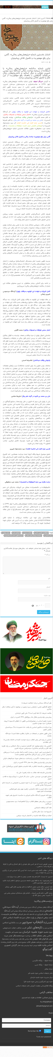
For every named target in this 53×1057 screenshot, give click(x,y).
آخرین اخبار (41, 18)
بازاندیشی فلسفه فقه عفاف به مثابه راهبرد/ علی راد (33, 772)
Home (48, 18)
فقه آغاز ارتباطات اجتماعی (42, 807)
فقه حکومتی (36, 939)
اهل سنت (18, 923)
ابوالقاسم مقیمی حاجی (41, 533)
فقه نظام (21, 939)
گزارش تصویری (10, 945)
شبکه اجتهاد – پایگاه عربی (43, 965)
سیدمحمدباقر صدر (17, 935)
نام (49, 578)
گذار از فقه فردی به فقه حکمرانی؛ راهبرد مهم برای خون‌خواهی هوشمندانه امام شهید (30, 790)
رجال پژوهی (6, 533)
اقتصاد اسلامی (13, 917)
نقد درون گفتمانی (11, 942)
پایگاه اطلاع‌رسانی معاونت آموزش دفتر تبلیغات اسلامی (34, 986)
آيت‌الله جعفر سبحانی (44, 907)
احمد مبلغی (47, 917)
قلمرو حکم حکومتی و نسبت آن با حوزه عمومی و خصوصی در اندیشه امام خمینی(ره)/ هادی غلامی (26, 784)
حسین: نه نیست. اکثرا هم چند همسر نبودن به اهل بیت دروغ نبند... (29, 876)
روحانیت (27, 936)
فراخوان (45, 939)
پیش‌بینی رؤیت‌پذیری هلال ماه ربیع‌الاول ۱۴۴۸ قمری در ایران (31, 717)
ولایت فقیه (42, 945)
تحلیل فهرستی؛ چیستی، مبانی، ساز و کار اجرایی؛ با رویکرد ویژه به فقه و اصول (27, 777)
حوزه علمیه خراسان (32, 932)
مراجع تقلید (39, 942)
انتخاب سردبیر (27, 533)
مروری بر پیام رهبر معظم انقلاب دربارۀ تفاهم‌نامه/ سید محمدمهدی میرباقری (28, 802)
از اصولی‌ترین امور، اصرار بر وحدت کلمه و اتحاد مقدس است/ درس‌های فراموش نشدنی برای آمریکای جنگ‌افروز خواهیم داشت (27, 753)
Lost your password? (43, 1037)
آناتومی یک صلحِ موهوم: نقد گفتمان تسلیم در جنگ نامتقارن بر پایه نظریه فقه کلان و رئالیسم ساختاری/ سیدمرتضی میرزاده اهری (26, 747)
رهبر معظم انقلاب (38, 935)
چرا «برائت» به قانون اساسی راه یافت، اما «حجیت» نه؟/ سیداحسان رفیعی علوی (28, 728)
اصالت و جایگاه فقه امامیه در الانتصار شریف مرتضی (33, 815)
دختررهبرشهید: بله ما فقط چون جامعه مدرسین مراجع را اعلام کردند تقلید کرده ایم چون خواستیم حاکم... (27, 881)
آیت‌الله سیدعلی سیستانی (36, 911)
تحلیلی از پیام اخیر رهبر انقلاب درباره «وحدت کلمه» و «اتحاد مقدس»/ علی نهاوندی (27, 741)
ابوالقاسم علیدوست (9, 914)
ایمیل (48, 587)
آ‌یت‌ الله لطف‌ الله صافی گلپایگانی (27, 914)
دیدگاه (47, 555)
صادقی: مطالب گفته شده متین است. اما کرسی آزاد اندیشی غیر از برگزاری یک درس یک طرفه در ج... (27, 871)
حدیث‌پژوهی (7, 928)
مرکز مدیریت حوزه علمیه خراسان (41, 977)
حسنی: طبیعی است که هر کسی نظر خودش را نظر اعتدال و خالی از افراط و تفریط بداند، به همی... (27, 865)
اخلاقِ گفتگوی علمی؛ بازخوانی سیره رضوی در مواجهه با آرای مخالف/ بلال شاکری (26, 708)
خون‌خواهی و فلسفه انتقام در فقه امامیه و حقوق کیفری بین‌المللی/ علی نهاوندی (26, 767)
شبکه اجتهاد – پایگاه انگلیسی (42, 960)
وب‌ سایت (47, 595)
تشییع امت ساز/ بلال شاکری (41, 811)
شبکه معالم (48, 969)
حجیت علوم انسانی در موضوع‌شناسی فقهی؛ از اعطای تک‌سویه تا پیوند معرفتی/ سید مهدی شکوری (27, 722)
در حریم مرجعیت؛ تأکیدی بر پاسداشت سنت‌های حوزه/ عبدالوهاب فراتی (27, 758)
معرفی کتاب (31, 942)
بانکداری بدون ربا (47, 928)
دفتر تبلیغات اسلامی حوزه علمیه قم (40, 973)
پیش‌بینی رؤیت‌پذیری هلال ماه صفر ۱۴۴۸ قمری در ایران (32, 762)
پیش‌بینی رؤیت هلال (23, 945)
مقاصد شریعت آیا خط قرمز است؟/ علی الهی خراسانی (33, 713)
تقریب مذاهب (21, 928)
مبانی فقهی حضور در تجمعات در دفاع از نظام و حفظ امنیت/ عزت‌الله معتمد (28, 734)
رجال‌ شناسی (48, 536)
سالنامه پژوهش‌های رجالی (33, 536)
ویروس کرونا (33, 945)
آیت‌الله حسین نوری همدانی (28, 907)
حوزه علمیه (48, 932)
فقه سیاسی (28, 939)
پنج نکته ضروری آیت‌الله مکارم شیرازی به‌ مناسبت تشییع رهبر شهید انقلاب (28, 796)
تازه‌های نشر (16, 533)
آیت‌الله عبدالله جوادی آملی (19, 911)
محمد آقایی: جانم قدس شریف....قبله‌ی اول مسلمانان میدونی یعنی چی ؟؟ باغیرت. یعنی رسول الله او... (28, 894)
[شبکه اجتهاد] (26, 7)
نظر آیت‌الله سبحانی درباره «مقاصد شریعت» (36, 703)
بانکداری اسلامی (9, 922)
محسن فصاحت (14, 939)
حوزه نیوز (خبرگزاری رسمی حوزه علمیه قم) (38, 981)
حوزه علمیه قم (17, 932)
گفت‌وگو (47, 949)
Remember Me (33, 1031)
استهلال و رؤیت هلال (34, 917)
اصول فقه (22, 918)
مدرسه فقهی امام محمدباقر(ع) (14, 536)
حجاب (13, 928)
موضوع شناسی (22, 942)
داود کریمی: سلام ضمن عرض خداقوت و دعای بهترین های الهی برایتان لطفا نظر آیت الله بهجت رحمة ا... (28, 888)
